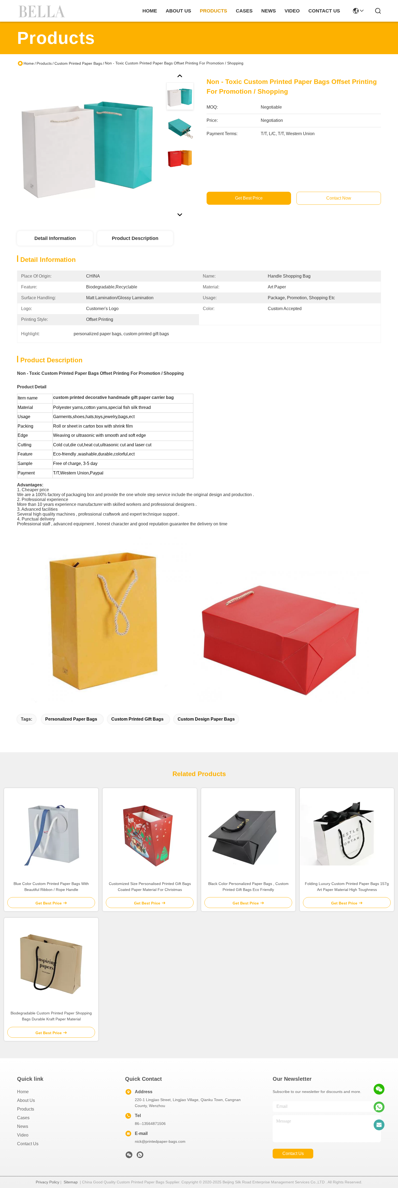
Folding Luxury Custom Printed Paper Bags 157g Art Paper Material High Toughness (347, 886)
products (213, 11)
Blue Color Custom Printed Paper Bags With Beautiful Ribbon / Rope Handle (51, 886)
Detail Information (55, 238)
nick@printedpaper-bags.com (160, 1141)
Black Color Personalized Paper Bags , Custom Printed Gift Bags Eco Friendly (248, 886)
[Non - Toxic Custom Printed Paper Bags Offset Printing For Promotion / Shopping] (89, 145)
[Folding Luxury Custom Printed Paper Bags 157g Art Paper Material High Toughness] (347, 832)
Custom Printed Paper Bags (78, 63)
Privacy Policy (47, 1182)
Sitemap (71, 1182)
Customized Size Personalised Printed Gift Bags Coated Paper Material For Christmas (150, 886)
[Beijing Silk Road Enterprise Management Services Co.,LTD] (43, 11)
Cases (23, 1117)
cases (244, 11)
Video (22, 1135)
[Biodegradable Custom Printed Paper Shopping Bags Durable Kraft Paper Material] (51, 961)
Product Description (135, 238)
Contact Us (27, 1143)
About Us (26, 1100)
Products (44, 63)
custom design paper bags (206, 719)
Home (149, 11)
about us (178, 11)
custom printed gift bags (137, 719)
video (292, 11)
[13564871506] (379, 1107)
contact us (324, 11)
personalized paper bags (71, 719)
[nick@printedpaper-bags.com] (379, 1125)
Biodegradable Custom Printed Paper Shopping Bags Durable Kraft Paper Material (51, 1016)
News (22, 1126)
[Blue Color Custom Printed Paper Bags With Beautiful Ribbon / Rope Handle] (51, 832)
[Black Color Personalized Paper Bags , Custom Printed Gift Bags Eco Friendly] (248, 831)
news (268, 11)
